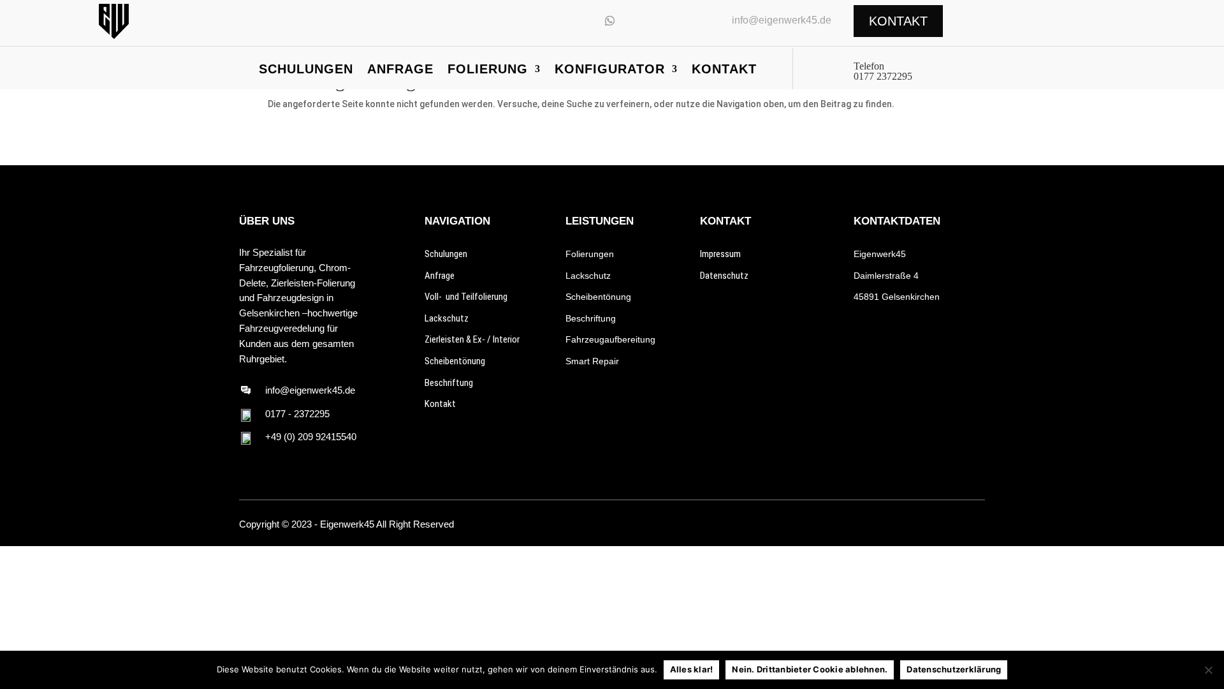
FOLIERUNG (488, 70)
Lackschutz (447, 318)
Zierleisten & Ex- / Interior (472, 339)
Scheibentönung (455, 361)
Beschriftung (449, 383)
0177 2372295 (883, 76)
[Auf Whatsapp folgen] (610, 20)
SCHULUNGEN (306, 70)
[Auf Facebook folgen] (955, 524)
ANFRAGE (400, 70)
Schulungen (446, 254)
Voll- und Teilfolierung (466, 296)
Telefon (869, 66)
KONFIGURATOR (610, 70)
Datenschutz (724, 275)
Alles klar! (691, 669)
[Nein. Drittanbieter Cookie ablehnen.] (1208, 669)
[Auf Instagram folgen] (551, 20)
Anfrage (440, 275)
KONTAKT (724, 70)
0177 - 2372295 (297, 413)
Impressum (720, 254)
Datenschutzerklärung (954, 669)
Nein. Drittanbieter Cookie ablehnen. (809, 669)
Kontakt (440, 404)
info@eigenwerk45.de (781, 20)
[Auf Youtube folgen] (580, 20)
